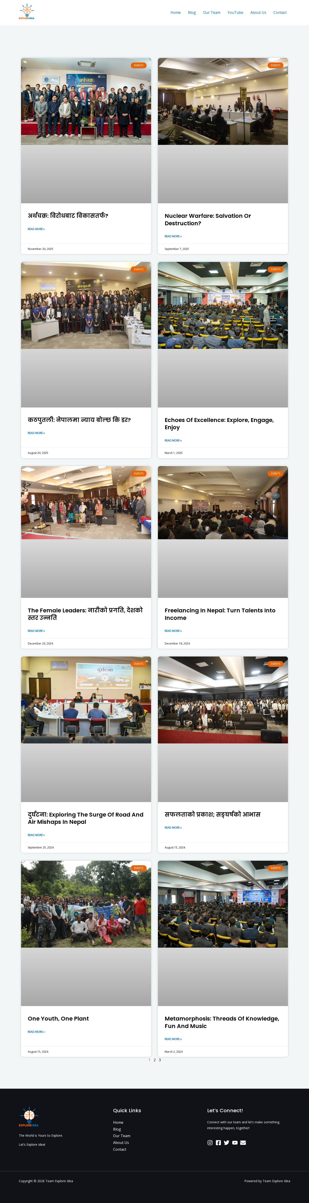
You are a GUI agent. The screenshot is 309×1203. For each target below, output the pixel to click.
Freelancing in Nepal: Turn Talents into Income (220, 614)
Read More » (36, 229)
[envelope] (244, 1142)
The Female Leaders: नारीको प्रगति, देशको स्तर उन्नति (85, 614)
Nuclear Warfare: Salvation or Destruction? (208, 219)
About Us (258, 12)
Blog (192, 12)
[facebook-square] (219, 1142)
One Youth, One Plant (58, 1019)
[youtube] (236, 1142)
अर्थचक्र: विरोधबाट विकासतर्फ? (68, 216)
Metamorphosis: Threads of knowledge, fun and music (222, 1022)
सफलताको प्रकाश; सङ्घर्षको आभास (213, 815)
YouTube (235, 12)
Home (176, 12)
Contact (280, 12)
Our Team (211, 12)
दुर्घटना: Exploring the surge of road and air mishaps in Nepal (85, 818)
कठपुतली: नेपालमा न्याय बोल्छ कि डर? (79, 420)
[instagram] (211, 1142)
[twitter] (227, 1142)
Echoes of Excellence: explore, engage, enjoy (219, 423)
